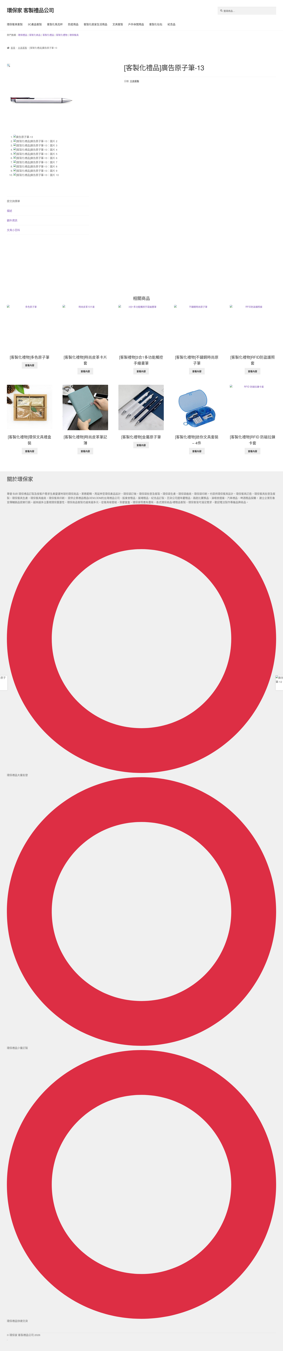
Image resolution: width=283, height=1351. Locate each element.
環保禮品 (22, 34)
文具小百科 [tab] (13, 230)
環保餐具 (74, 34)
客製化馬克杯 (55, 24)
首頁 (13, 47)
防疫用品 (73, 24)
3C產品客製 (35, 24)
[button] (8, 65)
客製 (31, 34)
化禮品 (50, 34)
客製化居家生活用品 (95, 24)
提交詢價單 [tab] (13, 201)
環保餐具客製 (15, 24)
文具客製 (118, 24)
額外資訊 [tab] (12, 220)
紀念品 (171, 24)
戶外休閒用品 (136, 24)
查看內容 (29, 365)
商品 (38, 34)
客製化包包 (155, 24)
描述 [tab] (9, 211)
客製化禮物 (61, 34)
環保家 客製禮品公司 (30, 10)
